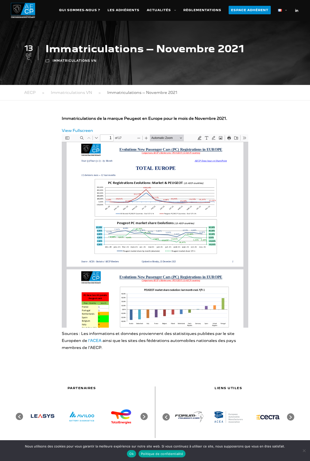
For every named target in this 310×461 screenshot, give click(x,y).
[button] (19, 416)
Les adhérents (124, 10)
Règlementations (202, 10)
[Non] (304, 450)
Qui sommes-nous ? (79, 10)
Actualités (159, 10)
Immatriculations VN (74, 60)
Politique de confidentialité (162, 454)
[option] (42, 416)
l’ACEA (94, 340)
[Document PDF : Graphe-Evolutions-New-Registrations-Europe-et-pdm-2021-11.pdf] (155, 231)
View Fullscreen (77, 130)
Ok (131, 454)
